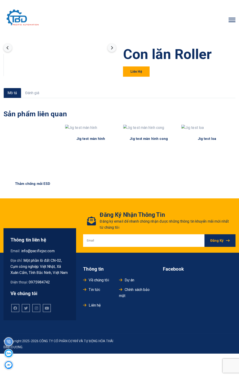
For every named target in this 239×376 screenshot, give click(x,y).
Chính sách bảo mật (134, 292)
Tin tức (94, 289)
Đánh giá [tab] (32, 93)
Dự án (129, 280)
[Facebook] (15, 308)
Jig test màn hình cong (149, 139)
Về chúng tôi (99, 280)
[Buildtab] (24, 20)
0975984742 (39, 282)
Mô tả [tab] (12, 93)
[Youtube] (47, 308)
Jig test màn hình (90, 139)
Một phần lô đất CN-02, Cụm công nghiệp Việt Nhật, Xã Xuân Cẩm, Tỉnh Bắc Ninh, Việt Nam (39, 266)
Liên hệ (136, 71)
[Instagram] (36, 308)
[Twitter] (26, 308)
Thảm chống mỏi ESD (32, 184)
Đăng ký (217, 240)
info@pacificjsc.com (38, 251)
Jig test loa (207, 139)
